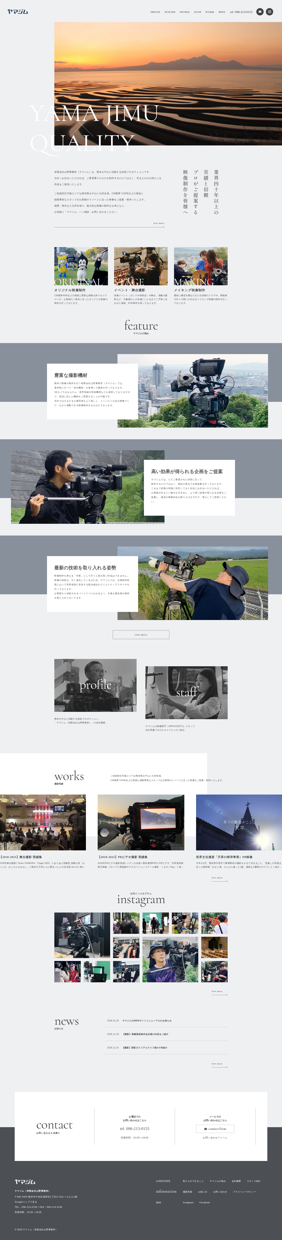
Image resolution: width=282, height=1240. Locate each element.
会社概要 (236, 1181)
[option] (168, 83)
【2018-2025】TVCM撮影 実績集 (121, 857)
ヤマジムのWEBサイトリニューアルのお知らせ (139, 1020)
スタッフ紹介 (254, 1181)
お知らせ (202, 1191)
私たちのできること (193, 1181)
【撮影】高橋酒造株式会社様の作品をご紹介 (138, 1034)
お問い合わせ (220, 1191)
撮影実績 (187, 1191)
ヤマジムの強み (218, 1181)
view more (158, 223)
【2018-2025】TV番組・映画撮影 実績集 (224, 857)
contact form (217, 1129)
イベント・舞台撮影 (129, 290)
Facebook (204, 1202)
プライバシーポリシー (244, 1191)
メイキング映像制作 (189, 290)
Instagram (188, 1202)
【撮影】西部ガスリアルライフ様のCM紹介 (137, 1047)
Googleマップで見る (26, 1202)
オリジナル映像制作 (70, 290)
